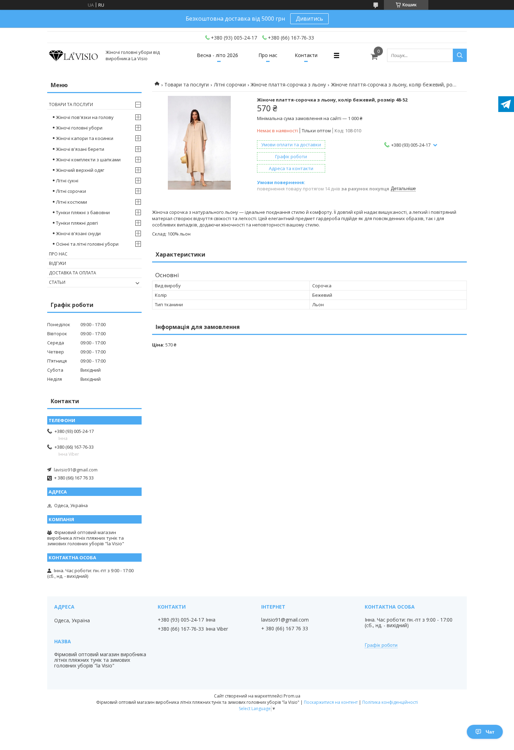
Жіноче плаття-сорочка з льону (288, 84)
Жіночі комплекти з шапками (88, 159)
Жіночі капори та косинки (84, 138)
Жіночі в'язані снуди (78, 233)
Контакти (306, 55)
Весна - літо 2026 (217, 55)
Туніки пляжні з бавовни (83, 212)
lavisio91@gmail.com (76, 469)
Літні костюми (71, 202)
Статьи (57, 282)
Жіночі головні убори (79, 128)
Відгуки (57, 263)
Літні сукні (67, 180)
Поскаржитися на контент (331, 702)
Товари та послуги (186, 84)
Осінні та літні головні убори (87, 244)
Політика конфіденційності (390, 702)
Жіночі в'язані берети (80, 149)
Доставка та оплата (72, 273)
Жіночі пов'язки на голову (85, 117)
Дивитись (309, 18)
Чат (490, 732)
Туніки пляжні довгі (77, 223)
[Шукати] (460, 55)
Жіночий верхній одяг (80, 170)
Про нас (267, 55)
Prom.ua (292, 696)
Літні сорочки (230, 84)
